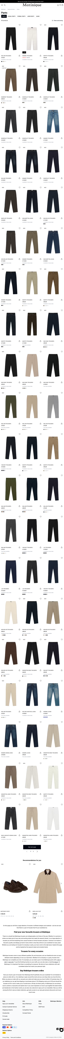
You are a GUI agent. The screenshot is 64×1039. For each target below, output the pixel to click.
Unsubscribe (5, 1013)
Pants (18, 9)
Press (40, 1003)
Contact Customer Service (9, 1007)
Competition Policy (27, 1010)
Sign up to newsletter (8, 1003)
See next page (32, 847)
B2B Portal (41, 1007)
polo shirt (11, 962)
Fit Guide (4, 1016)
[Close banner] (61, 1)
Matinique (3, 9)
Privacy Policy (5, 1037)
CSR (23, 1007)
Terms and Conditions (15, 1037)
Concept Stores (26, 1013)
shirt (58, 960)
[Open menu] (1, 5)
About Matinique (27, 1003)
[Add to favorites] (19, 25)
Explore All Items (11, 9)
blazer (56, 962)
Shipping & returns (7, 1010)
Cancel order (5, 1019)
